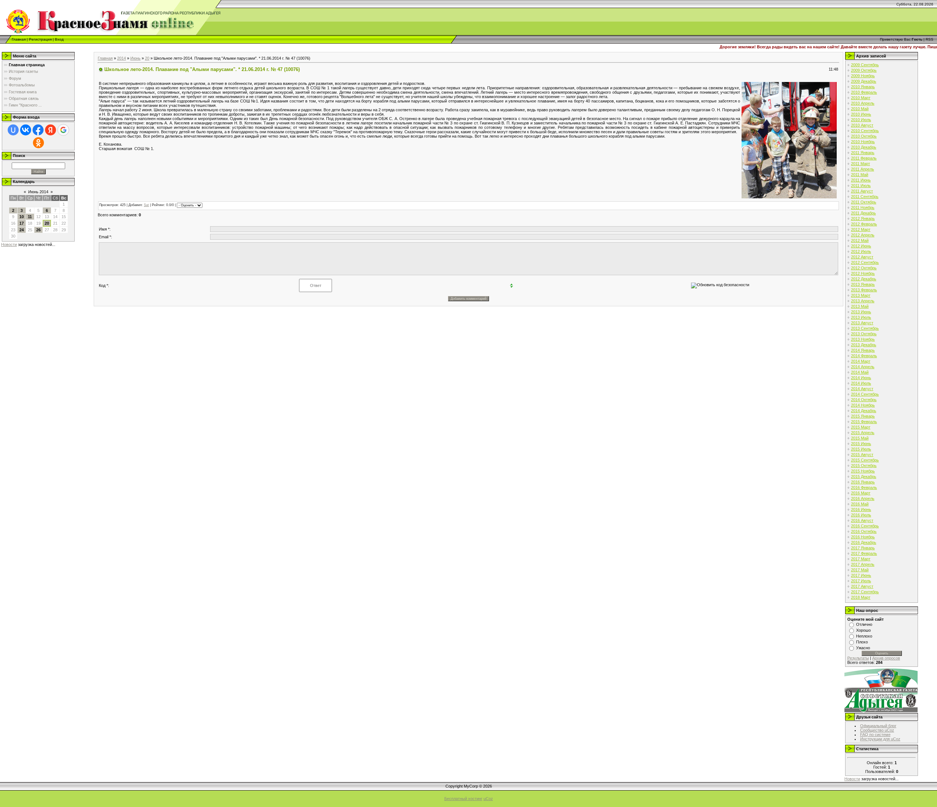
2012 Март (860, 229)
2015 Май (860, 438)
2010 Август (862, 125)
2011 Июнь (861, 180)
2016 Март (860, 493)
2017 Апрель (862, 564)
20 (47, 223)
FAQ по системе (875, 734)
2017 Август (862, 586)
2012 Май (860, 240)
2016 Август (862, 520)
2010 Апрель (862, 103)
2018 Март (860, 597)
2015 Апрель (862, 432)
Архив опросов (886, 658)
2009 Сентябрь (865, 65)
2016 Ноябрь (863, 537)
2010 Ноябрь (863, 141)
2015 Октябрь (864, 465)
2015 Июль (861, 449)
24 (21, 230)
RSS (929, 39)
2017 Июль (861, 581)
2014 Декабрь (863, 410)
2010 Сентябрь (865, 130)
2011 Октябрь (863, 202)
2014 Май (860, 372)
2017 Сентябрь (865, 592)
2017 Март (860, 559)
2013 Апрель (862, 301)
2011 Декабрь (863, 213)
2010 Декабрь (863, 147)
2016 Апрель (862, 498)
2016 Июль (861, 515)
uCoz (488, 798)
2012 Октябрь (864, 268)
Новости (9, 244)
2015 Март (860, 427)
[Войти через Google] (63, 130)
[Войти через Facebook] (38, 129)
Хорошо (863, 630)
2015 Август (862, 454)
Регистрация (40, 39)
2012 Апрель (862, 235)
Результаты (858, 658)
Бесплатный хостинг (463, 798)
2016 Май (860, 504)
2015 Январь (863, 416)
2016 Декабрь (863, 542)
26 (38, 230)
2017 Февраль (864, 553)
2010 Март (860, 98)
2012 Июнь (861, 246)
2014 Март (860, 361)
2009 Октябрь (864, 70)
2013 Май (860, 306)
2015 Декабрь (863, 476)
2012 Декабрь (863, 279)
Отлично (864, 624)
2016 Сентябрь (865, 526)
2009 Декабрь (863, 81)
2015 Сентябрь (865, 460)
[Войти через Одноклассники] (38, 142)
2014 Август (862, 388)
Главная (19, 39)
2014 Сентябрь (865, 394)
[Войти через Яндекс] (50, 129)
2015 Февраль (864, 421)
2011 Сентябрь (864, 196)
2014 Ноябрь (863, 405)
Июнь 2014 (38, 192)
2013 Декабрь (863, 345)
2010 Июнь (861, 114)
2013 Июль (861, 317)
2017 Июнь (861, 575)
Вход (59, 39)
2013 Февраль (864, 290)
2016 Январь (863, 482)
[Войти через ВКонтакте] (25, 129)
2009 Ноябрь (863, 76)
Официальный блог (878, 726)
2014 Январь (863, 350)
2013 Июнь (861, 312)
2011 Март (860, 163)
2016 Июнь (861, 509)
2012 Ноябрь (863, 273)
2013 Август (862, 323)
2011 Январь (862, 152)
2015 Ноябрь (863, 471)
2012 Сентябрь (865, 262)
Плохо (862, 642)
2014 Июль (861, 383)
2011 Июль (861, 185)
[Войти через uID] (13, 129)
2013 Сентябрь (865, 328)
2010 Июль (861, 119)
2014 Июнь (861, 378)
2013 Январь (863, 284)
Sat (146, 205)
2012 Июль (861, 251)
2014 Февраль (864, 356)
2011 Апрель (862, 169)
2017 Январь (863, 548)
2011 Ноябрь (862, 207)
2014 (121, 58)
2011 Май (859, 174)
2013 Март (860, 295)
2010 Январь (863, 87)
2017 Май (860, 570)
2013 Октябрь (864, 334)
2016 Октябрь (864, 531)
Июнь (135, 58)
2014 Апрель (862, 367)
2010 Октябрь (864, 136)
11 (30, 216)
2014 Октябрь (864, 399)
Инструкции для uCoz (880, 739)
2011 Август (862, 191)
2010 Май (860, 109)
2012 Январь (863, 218)
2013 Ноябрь (863, 339)
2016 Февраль (864, 487)
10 (21, 216)
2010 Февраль (864, 92)
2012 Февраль (864, 224)
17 (21, 223)
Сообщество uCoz (877, 730)
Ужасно (863, 648)
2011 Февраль (864, 158)
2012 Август (862, 257)
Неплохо (864, 636)
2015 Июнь (861, 443)
